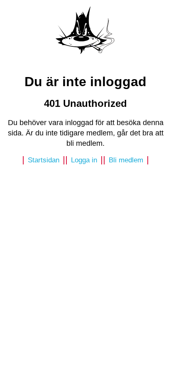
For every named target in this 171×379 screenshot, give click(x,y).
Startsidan (43, 160)
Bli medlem (126, 160)
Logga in (84, 160)
